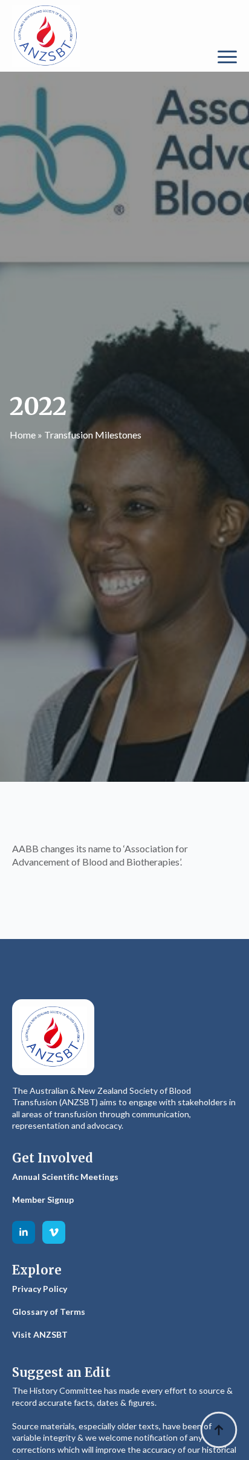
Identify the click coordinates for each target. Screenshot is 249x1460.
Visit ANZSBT (40, 1334)
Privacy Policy (39, 1289)
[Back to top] (219, 1430)
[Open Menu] (227, 57)
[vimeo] (53, 1232)
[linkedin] (23, 1232)
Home (23, 434)
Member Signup (43, 1199)
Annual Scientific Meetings (65, 1176)
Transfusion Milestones (92, 434)
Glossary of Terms (48, 1311)
